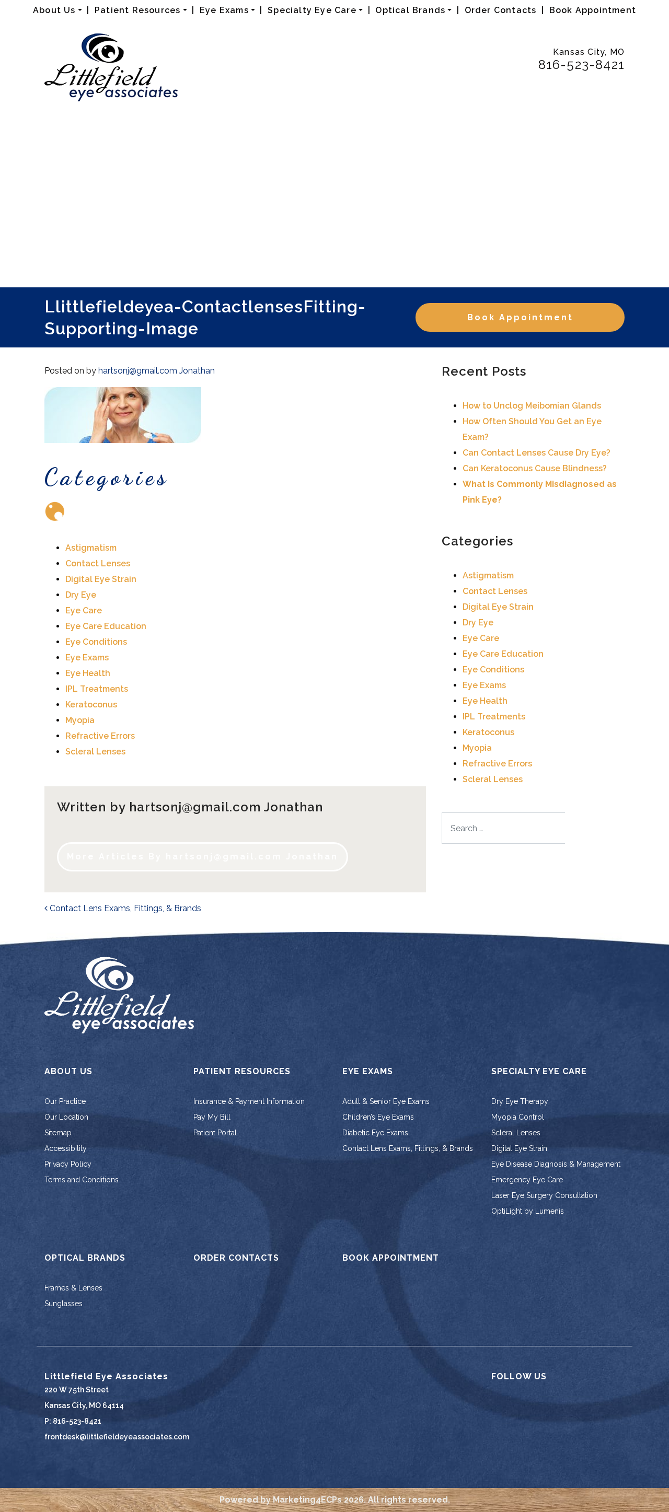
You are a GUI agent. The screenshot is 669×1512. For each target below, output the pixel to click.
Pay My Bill (211, 1117)
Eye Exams (224, 10)
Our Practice (65, 1101)
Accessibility (65, 1148)
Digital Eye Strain (100, 579)
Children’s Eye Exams (378, 1117)
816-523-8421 (581, 64)
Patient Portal (215, 1133)
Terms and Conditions (81, 1180)
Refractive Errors (100, 736)
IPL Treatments (96, 689)
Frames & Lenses (73, 1288)
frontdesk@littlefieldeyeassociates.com (116, 1437)
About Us (54, 10)
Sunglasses (63, 1303)
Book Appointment (592, 10)
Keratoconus (91, 705)
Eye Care (83, 610)
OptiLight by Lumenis (527, 1211)
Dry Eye (80, 595)
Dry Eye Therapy (519, 1101)
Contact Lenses (97, 563)
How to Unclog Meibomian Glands (532, 406)
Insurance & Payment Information (249, 1101)
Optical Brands (410, 10)
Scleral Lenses (95, 752)
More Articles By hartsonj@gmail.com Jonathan (202, 857)
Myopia (80, 720)
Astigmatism (91, 548)
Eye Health (87, 673)
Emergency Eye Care (527, 1180)
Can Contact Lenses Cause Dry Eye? (536, 453)
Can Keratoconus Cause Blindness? (535, 468)
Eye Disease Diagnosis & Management (555, 1164)
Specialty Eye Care (312, 10)
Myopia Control (517, 1117)
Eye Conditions (96, 642)
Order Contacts (501, 10)
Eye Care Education (105, 626)
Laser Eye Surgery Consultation (544, 1195)
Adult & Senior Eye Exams (386, 1101)
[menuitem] (57, 10)
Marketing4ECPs (307, 1500)
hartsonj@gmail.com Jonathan (156, 371)
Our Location (66, 1117)
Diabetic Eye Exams (375, 1133)
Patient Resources (137, 10)
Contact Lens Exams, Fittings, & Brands (124, 908)
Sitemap (58, 1133)
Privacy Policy (67, 1164)
